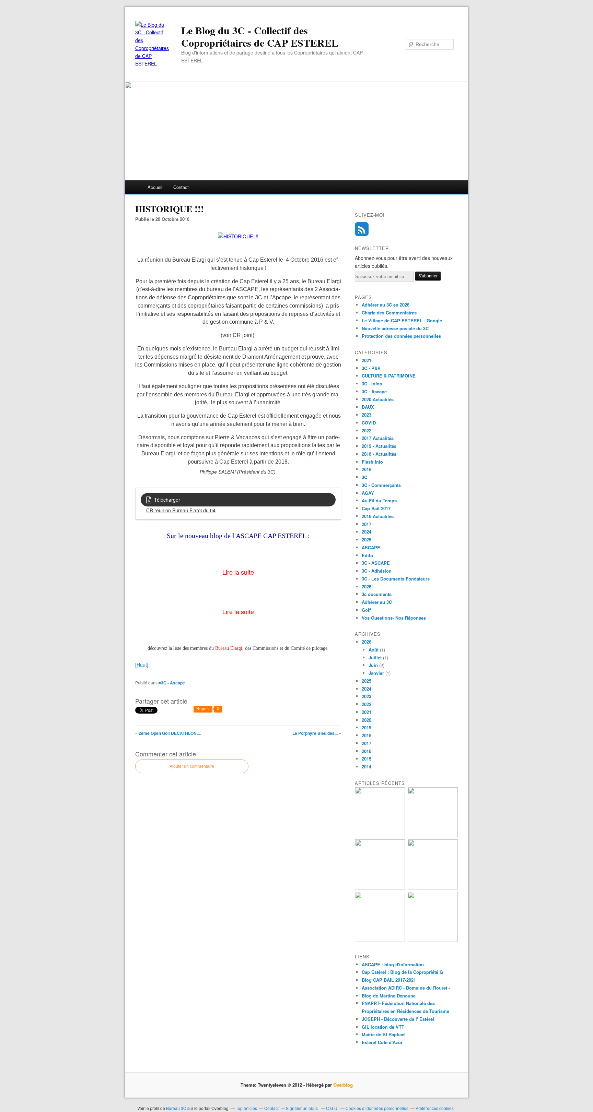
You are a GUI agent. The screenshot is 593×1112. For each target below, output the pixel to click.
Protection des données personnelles (401, 336)
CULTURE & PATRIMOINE (389, 375)
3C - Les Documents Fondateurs (396, 578)
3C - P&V (371, 368)
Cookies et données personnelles (377, 1108)
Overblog (343, 1084)
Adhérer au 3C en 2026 (385, 304)
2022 (366, 430)
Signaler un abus (302, 1108)
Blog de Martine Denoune (389, 995)
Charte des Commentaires (389, 312)
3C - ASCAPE (376, 563)
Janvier (376, 673)
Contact (181, 187)
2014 (366, 766)
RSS (362, 229)
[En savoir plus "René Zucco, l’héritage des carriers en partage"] (433, 887)
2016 (366, 751)
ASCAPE (371, 547)
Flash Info (372, 461)
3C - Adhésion (377, 570)
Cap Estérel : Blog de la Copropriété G (402, 972)
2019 (366, 727)
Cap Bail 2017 (376, 508)
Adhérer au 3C (377, 602)
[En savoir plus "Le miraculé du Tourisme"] (433, 835)
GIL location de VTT (383, 1027)
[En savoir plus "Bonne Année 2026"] (380, 940)
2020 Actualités (378, 399)
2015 (366, 758)
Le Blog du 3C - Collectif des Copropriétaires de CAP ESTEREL (259, 36)
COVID (369, 422)
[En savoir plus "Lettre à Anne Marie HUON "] (380, 835)
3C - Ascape (374, 391)
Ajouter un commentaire (192, 766)
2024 (366, 531)
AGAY (368, 493)
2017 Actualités (378, 438)
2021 (366, 360)
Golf (366, 610)
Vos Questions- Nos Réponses (394, 617)
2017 (366, 524)
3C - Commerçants (381, 485)
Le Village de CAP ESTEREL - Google (402, 320)
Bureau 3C (176, 1108)
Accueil (155, 187)
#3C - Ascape (172, 683)
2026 (366, 586)
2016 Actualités (378, 516)
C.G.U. (332, 1108)
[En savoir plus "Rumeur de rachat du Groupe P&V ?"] (380, 887)
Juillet (375, 657)
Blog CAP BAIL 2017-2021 (389, 980)
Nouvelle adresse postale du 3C (395, 328)
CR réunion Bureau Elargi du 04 (181, 510)
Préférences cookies (435, 1108)
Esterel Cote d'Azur (382, 1042)
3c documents (377, 594)
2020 (366, 720)
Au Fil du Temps (379, 500)
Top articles (246, 1108)
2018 (366, 469)
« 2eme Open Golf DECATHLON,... (168, 733)
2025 (366, 539)
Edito (367, 555)
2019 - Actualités (379, 446)
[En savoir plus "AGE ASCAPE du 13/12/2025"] (433, 940)
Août (374, 649)
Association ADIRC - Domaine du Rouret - (406, 987)
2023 (366, 414)
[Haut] (141, 664)
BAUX (368, 407)
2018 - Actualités (379, 454)
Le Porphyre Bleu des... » (316, 733)
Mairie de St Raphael (384, 1034)
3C (364, 477)
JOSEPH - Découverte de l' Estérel (398, 1019)
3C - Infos (372, 383)
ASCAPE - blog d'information (393, 964)
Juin (373, 665)
